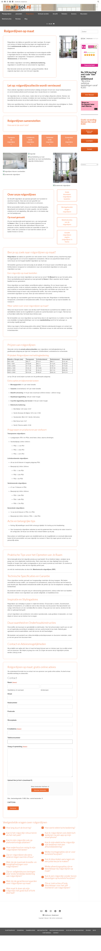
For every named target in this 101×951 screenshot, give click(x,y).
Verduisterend (12, 59)
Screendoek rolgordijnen (69, 140)
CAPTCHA (11, 802)
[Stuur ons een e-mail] (2, 1)
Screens (73, 14)
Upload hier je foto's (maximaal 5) (19, 780)
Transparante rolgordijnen (11, 140)
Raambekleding (30, 930)
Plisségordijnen (6, 14)
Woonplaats (11, 720)
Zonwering (20, 930)
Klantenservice (10, 930)
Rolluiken (64, 14)
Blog (26, 19)
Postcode (11, 711)
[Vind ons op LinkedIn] (12, 1)
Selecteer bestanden (40, 790)
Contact (55, 932)
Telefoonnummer (13, 737)
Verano (11, 223)
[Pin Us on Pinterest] (10, 1)
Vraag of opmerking (17, 746)
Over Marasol (47, 932)
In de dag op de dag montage (75, 930)
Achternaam (45, 690)
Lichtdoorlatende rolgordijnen (30, 140)
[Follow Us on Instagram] (7, 1)
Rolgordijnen (30, 14)
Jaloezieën (18, 14)
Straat (9, 694)
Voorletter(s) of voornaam (15, 690)
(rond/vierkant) (18, 389)
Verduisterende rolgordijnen (49, 140)
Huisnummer (12, 702)
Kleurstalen (83, 14)
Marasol (52, 277)
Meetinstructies (6, 19)
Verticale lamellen (43, 14)
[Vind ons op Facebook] (5, 1)
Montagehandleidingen (57, 930)
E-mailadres (14, 729)
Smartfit (55, 14)
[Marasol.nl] (50, 7)
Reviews (18, 19)
